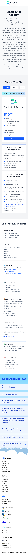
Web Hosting (5, 499)
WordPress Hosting (6, 501)
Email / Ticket (7, 543)
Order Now (14, 139)
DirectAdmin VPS (6, 471)
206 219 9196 (7, 547)
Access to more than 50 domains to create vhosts (15, 205)
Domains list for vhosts (12, 336)
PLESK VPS (5, 469)
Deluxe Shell (5, 489)
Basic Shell (4, 485)
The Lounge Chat (6, 479)
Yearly (22, 87)
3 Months (6, 87)
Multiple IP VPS (5, 461)
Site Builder (5, 503)
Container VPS (5, 463)
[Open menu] (21, 3)
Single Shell (5, 483)
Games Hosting (5, 532)
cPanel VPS (5, 467)
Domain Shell (5, 491)
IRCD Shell (4, 481)
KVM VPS (4, 465)
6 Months (14, 87)
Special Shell (5, 487)
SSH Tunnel (8, 514)
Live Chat (6, 540)
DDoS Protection (9, 507)
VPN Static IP (8, 511)
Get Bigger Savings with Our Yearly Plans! (14, 93)
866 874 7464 (7, 545)
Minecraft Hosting (6, 530)
